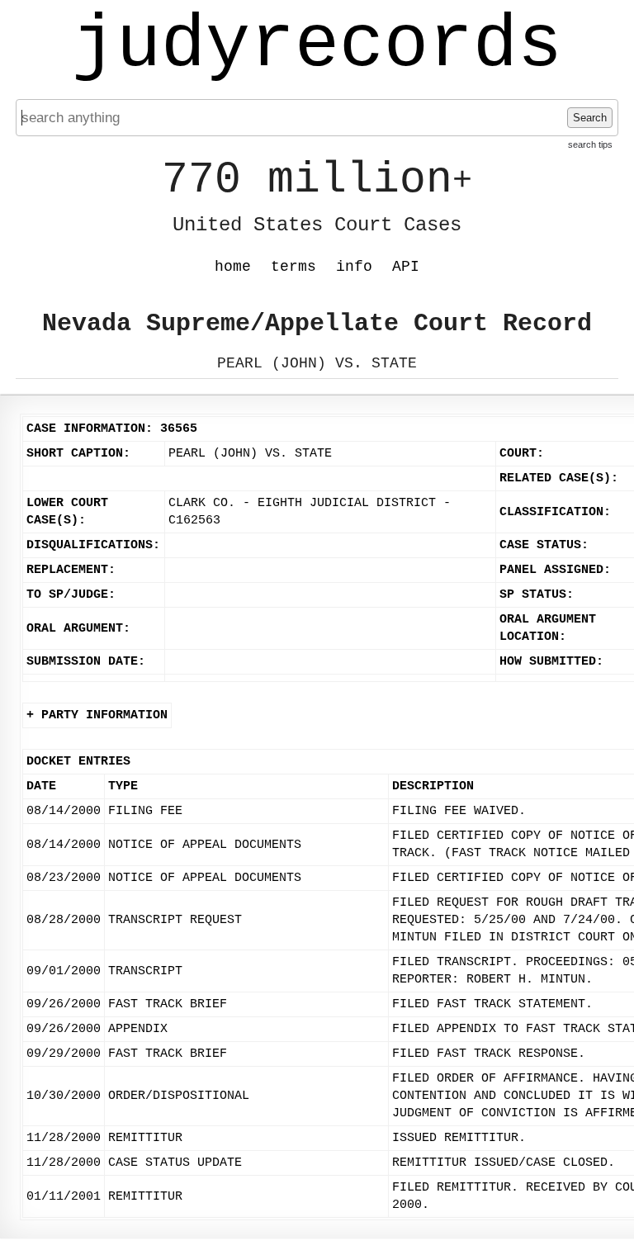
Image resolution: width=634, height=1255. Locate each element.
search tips (590, 144)
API (405, 266)
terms (293, 266)
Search (590, 117)
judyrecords (317, 45)
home (233, 266)
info (354, 266)
